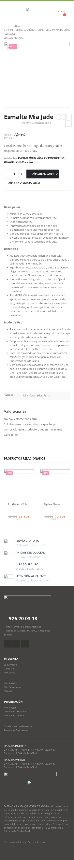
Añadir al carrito (45, 173)
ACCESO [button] (61, 11)
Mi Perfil (8, 691)
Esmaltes (9, 161)
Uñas (30, 161)
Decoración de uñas (30, 157)
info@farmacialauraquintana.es (23, 626)
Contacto (9, 668)
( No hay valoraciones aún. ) (36, 122)
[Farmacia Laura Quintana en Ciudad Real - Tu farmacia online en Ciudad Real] (37, 11)
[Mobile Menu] (7, 11)
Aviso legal (10, 707)
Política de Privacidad (15, 711)
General (21, 161)
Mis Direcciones (13, 687)
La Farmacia (10, 664)
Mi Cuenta (9, 672)
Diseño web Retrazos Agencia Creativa (25, 842)
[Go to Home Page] (5, 26)
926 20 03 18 (22, 618)
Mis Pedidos (10, 683)
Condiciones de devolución (18, 726)
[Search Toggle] (16, 11)
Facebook (68, 117)
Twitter (68, 123)
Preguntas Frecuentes (16, 730)
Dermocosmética (54, 157)
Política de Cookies (14, 715)
